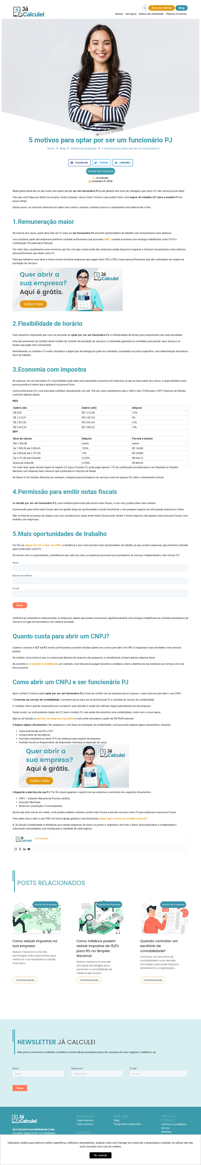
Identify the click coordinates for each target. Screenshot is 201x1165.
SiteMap (166, 1132)
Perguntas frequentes (127, 1124)
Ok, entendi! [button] (100, 1155)
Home (119, 14)
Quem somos (85, 1120)
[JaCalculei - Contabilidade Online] (40, 1119)
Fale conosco (85, 1124)
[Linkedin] (24, 849)
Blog (181, 8)
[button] (79, 162)
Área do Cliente (161, 8)
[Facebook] (20, 849)
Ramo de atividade (151, 14)
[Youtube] (28, 849)
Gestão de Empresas (101, 171)
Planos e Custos (176, 14)
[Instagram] (15, 849)
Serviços (130, 14)
